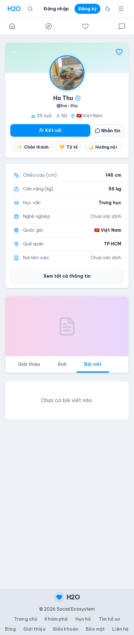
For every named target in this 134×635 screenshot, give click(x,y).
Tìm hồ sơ (109, 619)
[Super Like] (119, 52)
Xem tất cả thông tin (67, 276)
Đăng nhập (56, 9)
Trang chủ (25, 619)
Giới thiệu (29, 364)
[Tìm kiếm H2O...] (30, 8)
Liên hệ (120, 629)
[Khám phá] (48, 26)
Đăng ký (87, 9)
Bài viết (93, 364)
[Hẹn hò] (85, 26)
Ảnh (62, 364)
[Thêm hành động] (14, 52)
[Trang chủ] (12, 26)
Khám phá (56, 619)
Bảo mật (95, 629)
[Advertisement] (67, 492)
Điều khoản (66, 629)
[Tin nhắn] (122, 26)
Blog (10, 629)
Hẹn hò (83, 619)
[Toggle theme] (107, 8)
